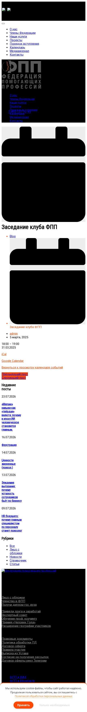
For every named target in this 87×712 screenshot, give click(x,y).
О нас (13, 29)
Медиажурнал (19, 51)
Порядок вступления (24, 44)
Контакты (16, 54)
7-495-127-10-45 (19, 111)
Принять (23, 705)
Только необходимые (54, 705)
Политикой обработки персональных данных (43, 696)
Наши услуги (18, 36)
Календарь (17, 47)
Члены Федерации (23, 33)
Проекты (16, 40)
